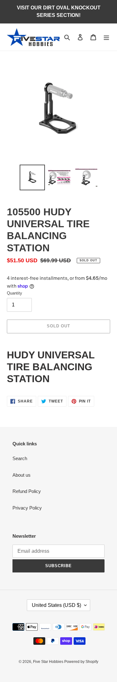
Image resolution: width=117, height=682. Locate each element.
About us (21, 475)
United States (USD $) (56, 605)
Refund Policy (26, 491)
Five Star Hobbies (48, 661)
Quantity (14, 293)
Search (19, 458)
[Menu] (106, 37)
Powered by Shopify (81, 661)
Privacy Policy (27, 507)
